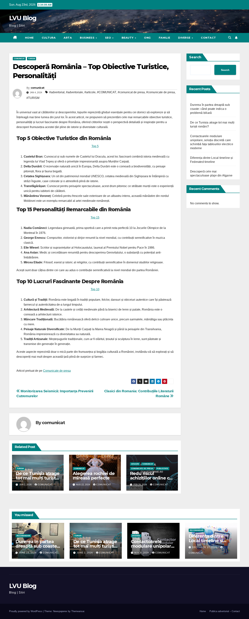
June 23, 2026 (28, 552)
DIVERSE (184, 37)
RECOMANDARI (23, 536)
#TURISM (32, 97)
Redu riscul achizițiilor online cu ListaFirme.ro (151, 478)
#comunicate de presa (160, 92)
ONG (147, 37)
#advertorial (57, 92)
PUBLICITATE (162, 468)
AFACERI (135, 464)
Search (195, 57)
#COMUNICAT (106, 92)
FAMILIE (164, 37)
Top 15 (95, 217)
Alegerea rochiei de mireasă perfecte (93, 476)
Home (29, 37)
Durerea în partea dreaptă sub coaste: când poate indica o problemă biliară (210, 108)
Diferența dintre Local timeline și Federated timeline (209, 540)
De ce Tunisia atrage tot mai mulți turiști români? (37, 478)
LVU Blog (22, 18)
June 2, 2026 (85, 552)
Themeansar (77, 611)
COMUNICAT (19, 59)
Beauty (128, 37)
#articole (90, 92)
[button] (229, 37)
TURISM (31, 59)
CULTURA (49, 37)
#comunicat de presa (131, 92)
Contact (208, 37)
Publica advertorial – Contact (224, 611)
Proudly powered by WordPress (26, 611)
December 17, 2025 (205, 547)
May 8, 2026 (142, 552)
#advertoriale (74, 92)
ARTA (68, 37)
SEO (108, 37)
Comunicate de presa (57, 370)
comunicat (37, 87)
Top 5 (95, 146)
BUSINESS (87, 37)
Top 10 (95, 289)
